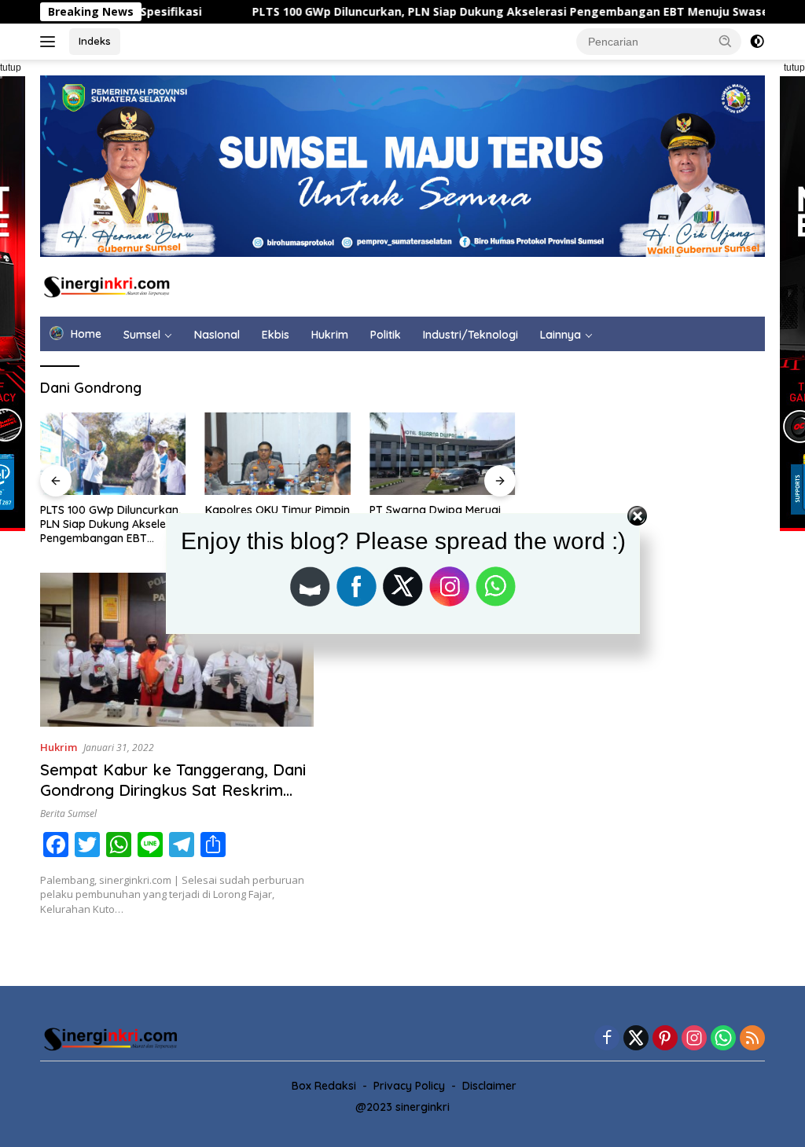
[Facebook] (606, 1039)
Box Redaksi (324, 1086)
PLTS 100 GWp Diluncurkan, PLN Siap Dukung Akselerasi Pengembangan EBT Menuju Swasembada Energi (499, 12)
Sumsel (141, 335)
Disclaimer (489, 1086)
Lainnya (560, 335)
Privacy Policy (409, 1086)
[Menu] (50, 41)
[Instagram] (694, 1039)
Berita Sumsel (68, 813)
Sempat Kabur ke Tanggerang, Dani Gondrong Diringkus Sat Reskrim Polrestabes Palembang (173, 790)
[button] (725, 40)
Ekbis (275, 335)
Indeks (95, 41)
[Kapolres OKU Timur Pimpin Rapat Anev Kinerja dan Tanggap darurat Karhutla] (278, 453)
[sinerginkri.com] (107, 285)
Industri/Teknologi (470, 335)
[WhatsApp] (723, 1039)
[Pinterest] (665, 1039)
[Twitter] (636, 1039)
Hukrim (329, 335)
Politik (385, 335)
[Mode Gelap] (757, 41)
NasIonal (217, 335)
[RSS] (752, 1039)
